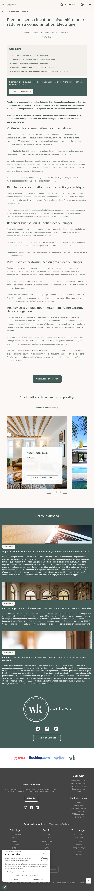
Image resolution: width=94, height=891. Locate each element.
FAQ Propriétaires (78, 814)
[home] (9, 4)
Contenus (73, 883)
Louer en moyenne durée (78, 786)
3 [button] (60, 492)
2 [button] (56, 492)
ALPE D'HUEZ (78, 834)
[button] (89, 4)
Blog (4, 11)
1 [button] (53, 492)
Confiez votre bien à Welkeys (21, 91)
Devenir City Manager (78, 808)
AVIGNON (47, 834)
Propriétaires (14, 11)
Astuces (25, 11)
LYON (47, 848)
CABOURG (15, 844)
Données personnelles (60, 883)
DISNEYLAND (47, 841)
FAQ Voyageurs (78, 817)
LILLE (47, 844)
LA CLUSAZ (79, 841)
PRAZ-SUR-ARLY (78, 848)
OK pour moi (38, 879)
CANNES (15, 848)
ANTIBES (15, 838)
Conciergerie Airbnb (78, 780)
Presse (78, 792)
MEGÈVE (79, 844)
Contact (78, 803)
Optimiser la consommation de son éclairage (30, 55)
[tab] (59, 825)
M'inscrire (31, 798)
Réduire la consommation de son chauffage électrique (33, 59)
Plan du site (84, 883)
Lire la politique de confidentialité (15, 872)
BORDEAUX (47, 838)
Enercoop (36, 341)
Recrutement (78, 805)
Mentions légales (44, 883)
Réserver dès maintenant (63, 477)
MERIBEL (78, 851)
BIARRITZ (15, 841)
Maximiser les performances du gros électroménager (33, 67)
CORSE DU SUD (15, 834)
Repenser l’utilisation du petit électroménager (30, 63)
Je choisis (14, 879)
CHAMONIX (79, 838)
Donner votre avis (78, 811)
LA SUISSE (78, 855)
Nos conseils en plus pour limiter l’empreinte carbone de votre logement (40, 71)
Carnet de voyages (47, 737)
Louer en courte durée (78, 783)
